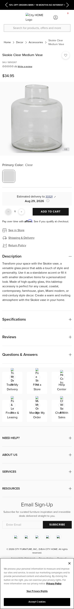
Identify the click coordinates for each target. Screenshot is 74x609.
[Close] (69, 563)
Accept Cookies (37, 601)
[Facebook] (26, 536)
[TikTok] (58, 536)
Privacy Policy (53, 583)
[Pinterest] (47, 536)
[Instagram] (15, 536)
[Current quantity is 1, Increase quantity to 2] (21, 212)
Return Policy (17, 245)
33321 (49, 196)
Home (7, 42)
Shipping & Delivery (21, 238)
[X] (37, 536)
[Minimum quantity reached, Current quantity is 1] (8, 212)
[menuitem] (6, 17)
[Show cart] (68, 17)
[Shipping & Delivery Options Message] (46, 200)
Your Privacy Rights (37, 591)
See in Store (16, 230)
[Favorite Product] (65, 55)
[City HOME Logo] (37, 17)
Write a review (25, 66)
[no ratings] (8, 66)
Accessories (36, 42)
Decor (19, 42)
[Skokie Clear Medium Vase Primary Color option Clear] (8, 176)
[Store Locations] (18, 17)
